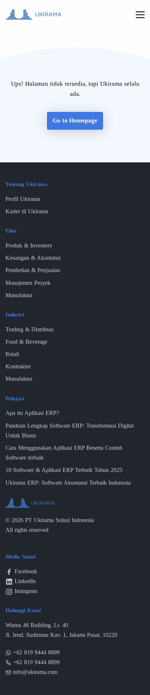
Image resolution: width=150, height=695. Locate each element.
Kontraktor (18, 366)
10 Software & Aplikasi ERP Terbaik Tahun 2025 (63, 470)
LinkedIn (25, 581)
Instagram (26, 591)
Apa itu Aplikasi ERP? (32, 413)
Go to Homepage (74, 120)
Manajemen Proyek (28, 283)
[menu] (140, 15)
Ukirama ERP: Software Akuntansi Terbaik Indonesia (68, 483)
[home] (33, 14)
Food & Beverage (26, 342)
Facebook (26, 571)
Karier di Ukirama (26, 211)
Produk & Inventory (28, 245)
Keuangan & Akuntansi (32, 258)
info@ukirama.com (35, 672)
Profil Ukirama (22, 199)
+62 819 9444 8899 (36, 652)
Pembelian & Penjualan (32, 270)
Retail (12, 354)
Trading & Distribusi (29, 329)
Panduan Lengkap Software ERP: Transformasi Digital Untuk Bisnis (69, 431)
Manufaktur (18, 295)
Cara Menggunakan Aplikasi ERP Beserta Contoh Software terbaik (63, 453)
